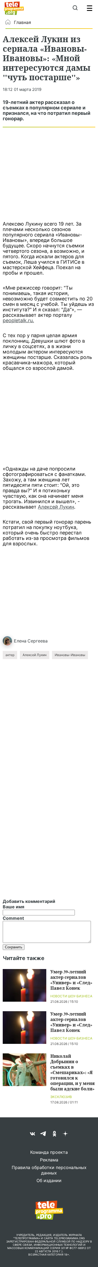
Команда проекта (49, 1152)
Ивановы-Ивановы (70, 655)
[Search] (75, 8)
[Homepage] (14, 8)
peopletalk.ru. (18, 320)
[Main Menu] (89, 8)
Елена (20, 641)
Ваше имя (13, 906)
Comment (13, 918)
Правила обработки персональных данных (49, 1170)
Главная (22, 22)
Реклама (49, 1160)
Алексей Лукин (56, 507)
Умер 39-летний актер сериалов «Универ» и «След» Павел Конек (71, 979)
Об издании (49, 1180)
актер (9, 655)
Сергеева (37, 641)
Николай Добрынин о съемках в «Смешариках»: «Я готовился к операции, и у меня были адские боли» (72, 1072)
